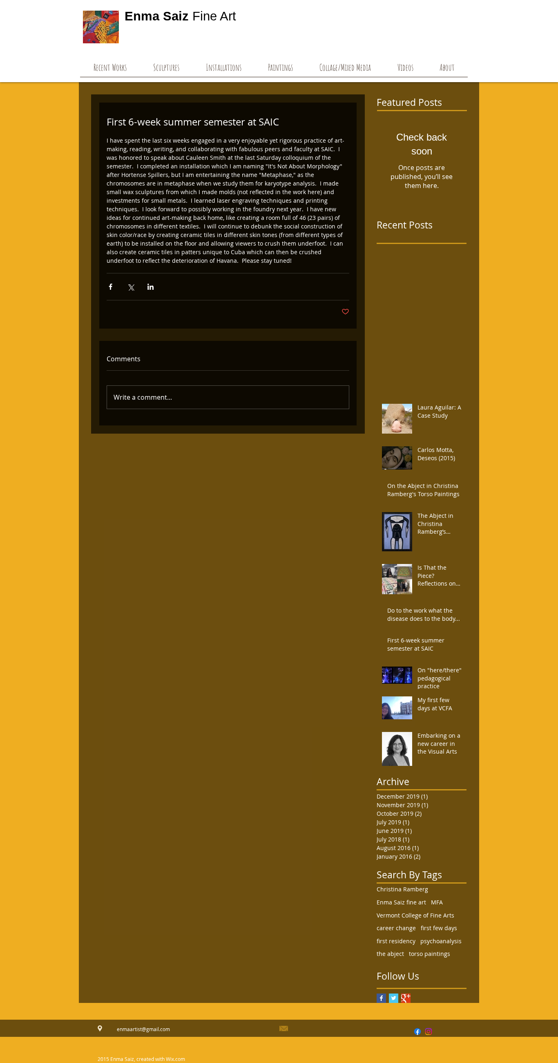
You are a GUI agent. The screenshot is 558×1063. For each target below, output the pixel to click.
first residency (396, 941)
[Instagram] (428, 1031)
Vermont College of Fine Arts (415, 915)
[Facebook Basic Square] (381, 998)
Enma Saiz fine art (401, 902)
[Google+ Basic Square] (406, 998)
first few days (439, 928)
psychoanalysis (441, 941)
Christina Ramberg (402, 889)
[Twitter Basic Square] (393, 998)
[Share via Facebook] (110, 287)
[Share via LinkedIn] (150, 287)
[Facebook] (417, 1031)
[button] (405, 70)
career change (396, 928)
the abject (390, 954)
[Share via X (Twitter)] (130, 287)
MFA (437, 902)
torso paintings (429, 954)
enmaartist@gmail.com (143, 1029)
